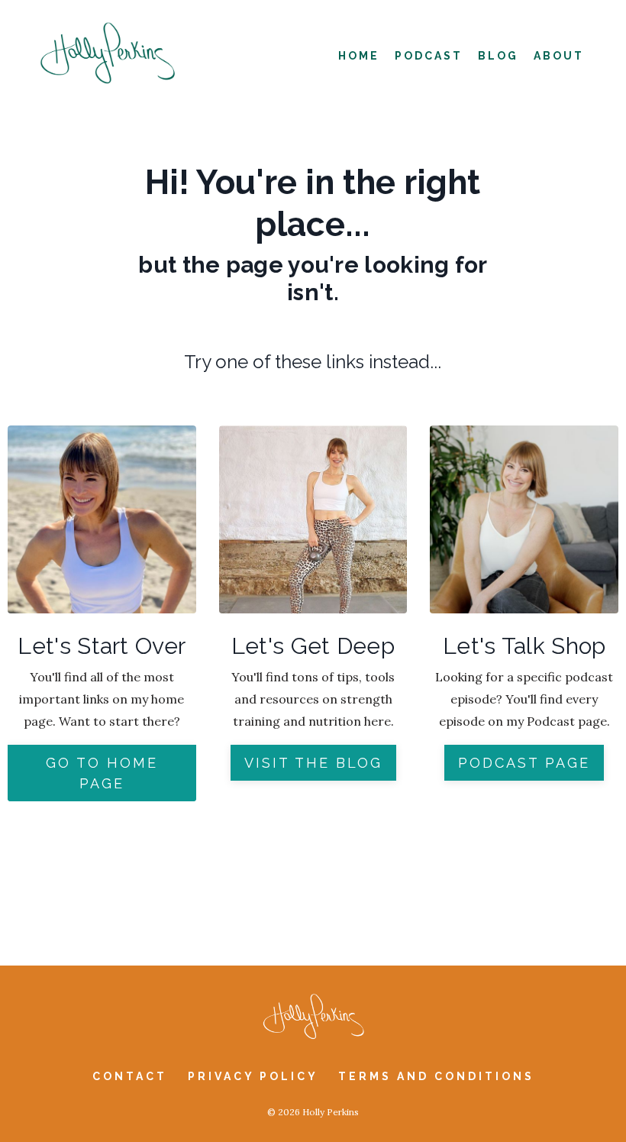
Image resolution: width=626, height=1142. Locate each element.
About (559, 56)
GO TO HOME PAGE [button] (102, 773)
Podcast (429, 56)
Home (358, 56)
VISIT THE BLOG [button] (313, 763)
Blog (498, 56)
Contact (129, 1076)
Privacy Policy (255, 1076)
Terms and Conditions (436, 1076)
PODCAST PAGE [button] (524, 763)
